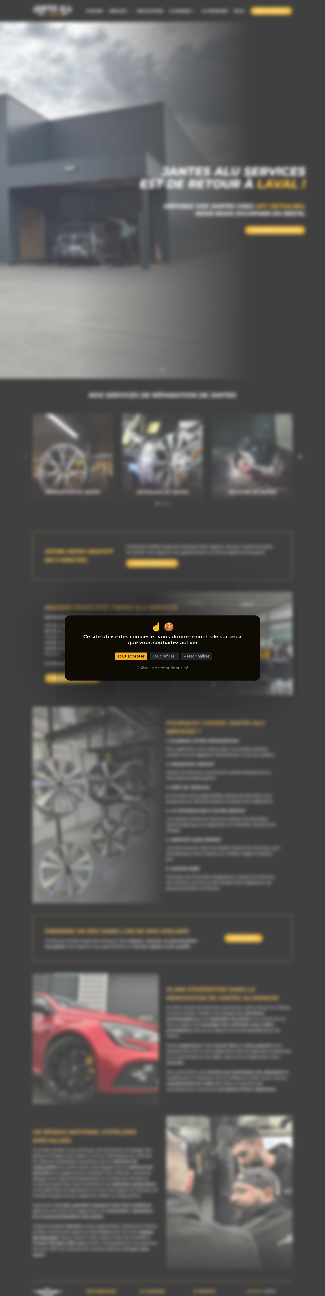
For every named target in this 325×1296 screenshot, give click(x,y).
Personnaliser (197, 656)
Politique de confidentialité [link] (162, 668)
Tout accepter (131, 656)
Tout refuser (164, 656)
